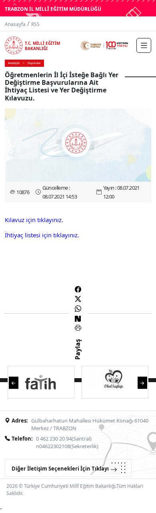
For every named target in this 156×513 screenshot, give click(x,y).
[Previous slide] (13, 382)
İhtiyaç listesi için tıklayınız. (42, 235)
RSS (35, 24)
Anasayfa (15, 24)
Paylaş (77, 356)
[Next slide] (142, 382)
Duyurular (34, 63)
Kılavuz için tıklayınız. (34, 220)
